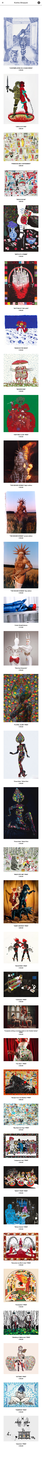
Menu (2, 2)
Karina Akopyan (21, 2)
